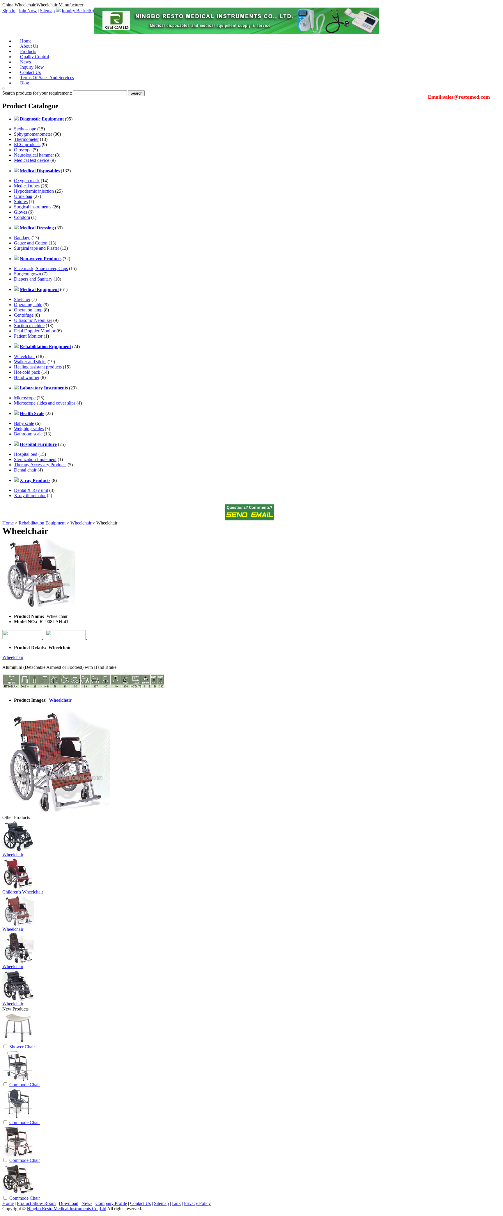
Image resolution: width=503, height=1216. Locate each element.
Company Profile (111, 1203)
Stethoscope (25, 128)
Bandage (22, 237)
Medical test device (31, 160)
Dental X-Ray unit (31, 490)
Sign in (8, 10)
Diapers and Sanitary (33, 278)
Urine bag (23, 196)
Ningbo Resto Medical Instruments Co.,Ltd (66, 1208)
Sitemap (47, 10)
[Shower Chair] (18, 1042)
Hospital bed (25, 454)
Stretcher (22, 299)
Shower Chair (22, 1046)
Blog (24, 82)
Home (8, 522)
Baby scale (24, 423)
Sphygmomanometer (33, 134)
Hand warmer (26, 377)
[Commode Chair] (18, 1079)
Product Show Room (36, 1203)
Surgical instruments (32, 206)
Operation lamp (28, 309)
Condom (22, 217)
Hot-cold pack (27, 372)
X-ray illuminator (30, 495)
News (87, 1203)
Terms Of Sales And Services (47, 77)
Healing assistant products (38, 366)
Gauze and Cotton (30, 242)
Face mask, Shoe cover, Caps (41, 268)
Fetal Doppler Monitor (34, 330)
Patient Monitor (28, 336)
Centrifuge (23, 315)
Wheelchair (24, 356)
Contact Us (140, 1203)
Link (176, 1203)
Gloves (20, 212)
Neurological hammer (34, 155)
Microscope (25, 397)
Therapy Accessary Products (40, 464)
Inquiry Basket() (78, 10)
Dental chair (25, 469)
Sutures (21, 201)
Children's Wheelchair (22, 891)
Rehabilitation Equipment (42, 522)
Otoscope (22, 149)
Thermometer (26, 139)
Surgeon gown (27, 273)
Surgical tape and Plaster (36, 248)
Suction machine (29, 325)
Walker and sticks (30, 361)
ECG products (27, 144)
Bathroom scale (28, 433)
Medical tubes (27, 185)
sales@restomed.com (466, 97)
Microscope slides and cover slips (44, 402)
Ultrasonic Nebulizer (33, 320)
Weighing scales (29, 428)
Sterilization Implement (35, 459)
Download (68, 1203)
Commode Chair (24, 1084)
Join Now (28, 10)
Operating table (28, 304)
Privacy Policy (197, 1203)
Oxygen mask (27, 180)
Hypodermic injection (34, 191)
